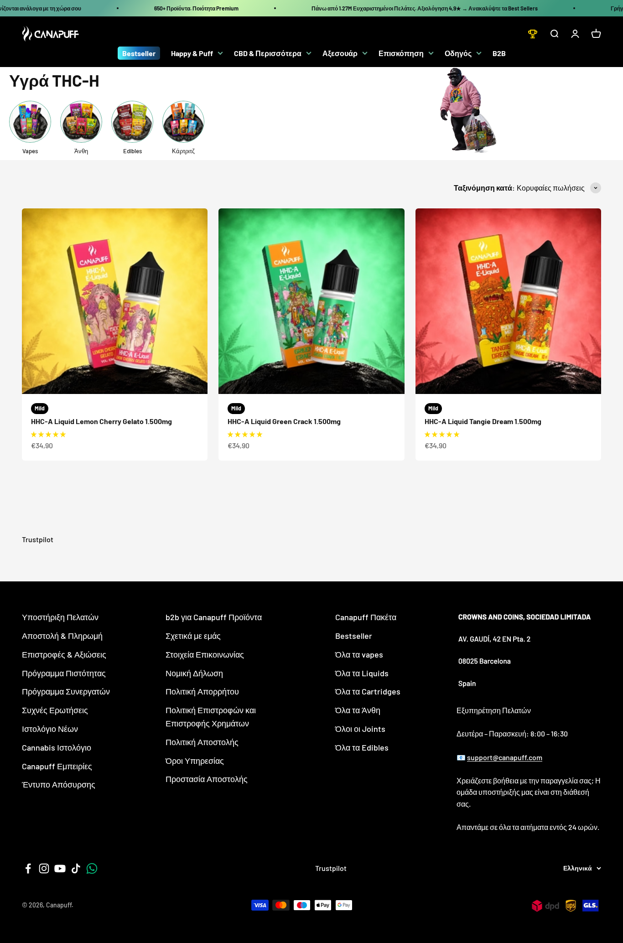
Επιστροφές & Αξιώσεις (64, 654)
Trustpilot (37, 539)
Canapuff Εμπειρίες (57, 766)
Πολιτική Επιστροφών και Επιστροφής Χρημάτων (211, 716)
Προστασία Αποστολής (207, 779)
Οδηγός (458, 53)
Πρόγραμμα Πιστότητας (64, 673)
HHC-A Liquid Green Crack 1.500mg (284, 421)
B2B (499, 53)
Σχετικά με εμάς (193, 636)
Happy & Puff (192, 53)
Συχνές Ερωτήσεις (55, 710)
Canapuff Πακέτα (365, 617)
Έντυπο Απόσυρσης (58, 784)
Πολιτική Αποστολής (202, 742)
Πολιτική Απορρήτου (202, 691)
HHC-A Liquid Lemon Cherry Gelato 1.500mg (101, 421)
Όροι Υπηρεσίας (195, 761)
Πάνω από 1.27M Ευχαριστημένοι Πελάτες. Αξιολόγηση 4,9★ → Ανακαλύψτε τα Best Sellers (425, 8)
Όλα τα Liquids (362, 673)
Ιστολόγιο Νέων (50, 729)
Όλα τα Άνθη (357, 710)
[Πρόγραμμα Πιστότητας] (532, 33)
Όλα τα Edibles (362, 747)
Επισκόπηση (401, 53)
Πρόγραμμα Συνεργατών (66, 691)
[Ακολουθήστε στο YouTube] (60, 868)
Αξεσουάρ (340, 53)
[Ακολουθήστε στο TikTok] (76, 868)
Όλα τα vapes (359, 654)
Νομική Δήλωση (194, 673)
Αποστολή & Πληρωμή (62, 636)
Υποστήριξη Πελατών (60, 617)
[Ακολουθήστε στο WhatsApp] (92, 868)
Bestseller (139, 53)
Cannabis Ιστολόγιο (56, 747)
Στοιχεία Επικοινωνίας (205, 654)
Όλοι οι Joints (360, 729)
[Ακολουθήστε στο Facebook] (28, 868)
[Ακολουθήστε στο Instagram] (44, 868)
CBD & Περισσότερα (267, 53)
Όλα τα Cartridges (367, 691)
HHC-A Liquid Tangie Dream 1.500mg (483, 421)
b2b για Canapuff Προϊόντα (214, 617)
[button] (48, 434)
